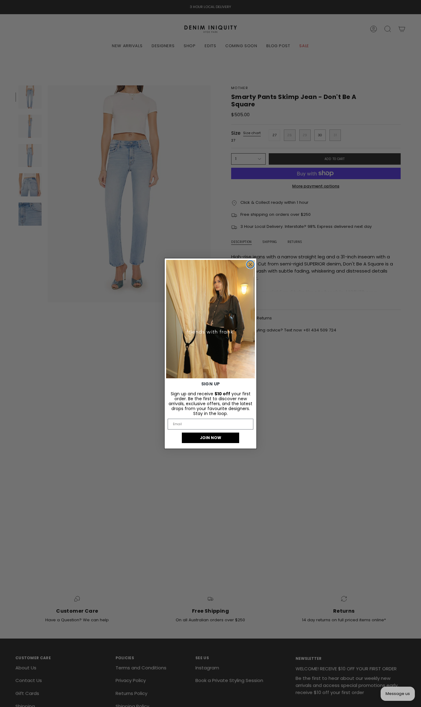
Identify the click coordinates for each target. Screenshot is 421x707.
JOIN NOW (210, 437)
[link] (210, 319)
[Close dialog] (250, 264)
